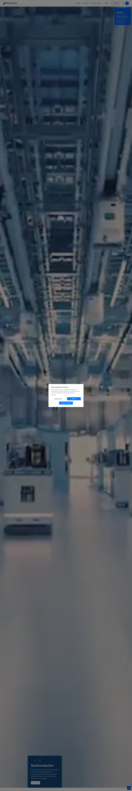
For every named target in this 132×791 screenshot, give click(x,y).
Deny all (74, 398)
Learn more (53, 394)
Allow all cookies (66, 403)
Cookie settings (58, 398)
